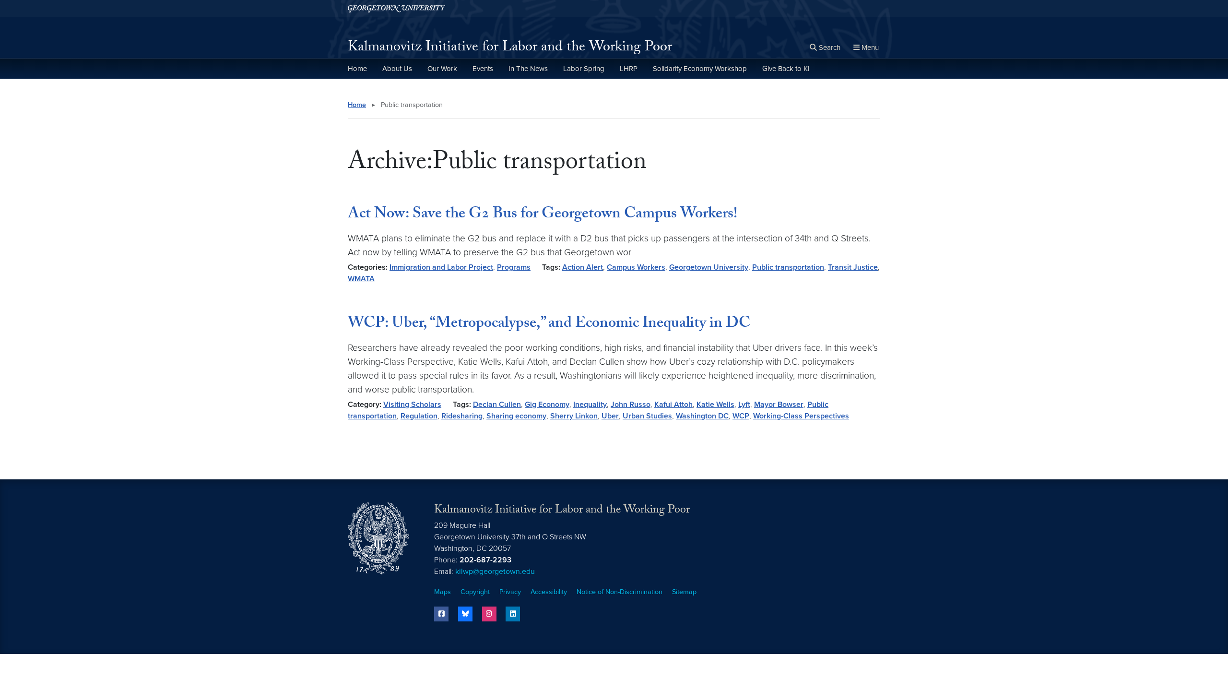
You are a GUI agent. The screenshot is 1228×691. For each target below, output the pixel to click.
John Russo (630, 404)
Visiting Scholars (412, 404)
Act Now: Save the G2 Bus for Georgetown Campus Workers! (542, 215)
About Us (397, 68)
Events (482, 68)
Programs (514, 267)
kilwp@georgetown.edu (495, 571)
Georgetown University (708, 267)
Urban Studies (647, 416)
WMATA (361, 279)
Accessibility (549, 592)
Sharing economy (516, 416)
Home (357, 68)
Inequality (590, 404)
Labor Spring (583, 68)
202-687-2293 (485, 560)
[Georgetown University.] (396, 8)
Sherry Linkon (574, 416)
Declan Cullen (497, 404)
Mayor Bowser (778, 404)
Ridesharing (462, 416)
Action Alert (582, 267)
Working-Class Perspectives (801, 416)
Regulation (419, 416)
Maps (442, 592)
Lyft (744, 404)
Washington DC (702, 416)
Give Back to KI (786, 68)
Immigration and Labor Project (441, 267)
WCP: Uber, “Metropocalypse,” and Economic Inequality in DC (549, 324)
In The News (528, 68)
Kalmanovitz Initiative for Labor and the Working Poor (510, 48)
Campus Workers (636, 267)
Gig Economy (547, 404)
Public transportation (788, 267)
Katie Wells (715, 404)
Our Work (442, 68)
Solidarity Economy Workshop (700, 68)
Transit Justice (853, 267)
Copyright (475, 592)
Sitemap (684, 592)
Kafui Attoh (673, 404)
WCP (740, 416)
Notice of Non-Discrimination (619, 592)
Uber (610, 416)
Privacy (510, 592)
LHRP (629, 68)
